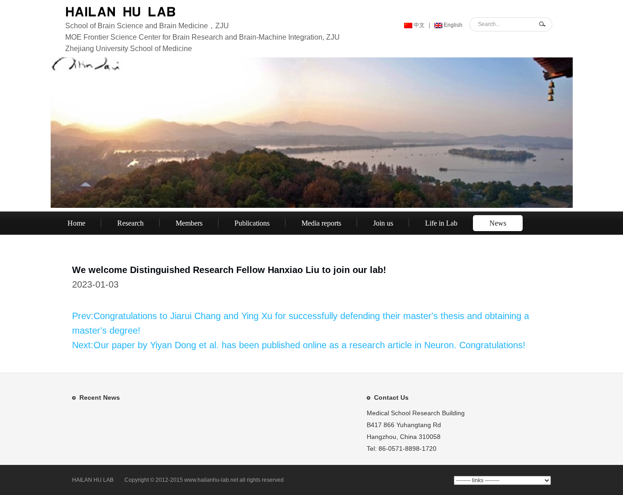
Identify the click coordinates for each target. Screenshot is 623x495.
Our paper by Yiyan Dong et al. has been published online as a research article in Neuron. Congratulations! (309, 345)
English (452, 25)
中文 (418, 25)
